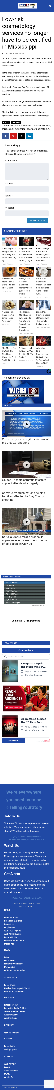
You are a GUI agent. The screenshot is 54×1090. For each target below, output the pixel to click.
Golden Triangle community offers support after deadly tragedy (24, 481)
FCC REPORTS (34, 903)
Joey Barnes (19, 53)
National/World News (13, 963)
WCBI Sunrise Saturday (14, 970)
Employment (10, 927)
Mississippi (8, 128)
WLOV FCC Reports (12, 934)
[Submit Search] (50, 6)
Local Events (10, 985)
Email (9, 195)
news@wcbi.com (34, 837)
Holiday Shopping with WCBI (16, 988)
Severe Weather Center (14, 1011)
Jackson (37, 125)
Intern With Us (10, 937)
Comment (11, 160)
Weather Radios (11, 1014)
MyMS (7, 1073)
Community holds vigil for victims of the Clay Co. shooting (25, 441)
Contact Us (9, 924)
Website (9, 207)
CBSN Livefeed (11, 1070)
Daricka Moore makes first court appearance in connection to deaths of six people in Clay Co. (24, 540)
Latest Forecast (11, 1004)
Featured (6, 122)
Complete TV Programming (26, 620)
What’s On (8, 1077)
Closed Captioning (19, 903)
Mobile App (17, 898)
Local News (16, 122)
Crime (6, 957)
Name (9, 183)
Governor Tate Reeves (20, 125)
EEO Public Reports (26, 906)
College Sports (10, 1049)
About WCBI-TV (11, 917)
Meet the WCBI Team (14, 940)
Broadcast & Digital (13, 920)
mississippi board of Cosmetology (32, 128)
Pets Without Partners (14, 991)
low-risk (46, 125)
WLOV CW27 (10, 1064)
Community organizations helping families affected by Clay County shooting (23, 496)
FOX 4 (7, 1067)
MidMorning (9, 967)
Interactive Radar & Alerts (15, 1008)
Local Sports (9, 1046)
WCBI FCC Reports (12, 930)
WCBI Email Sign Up (33, 898)
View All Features (11, 1032)
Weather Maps (10, 1018)
